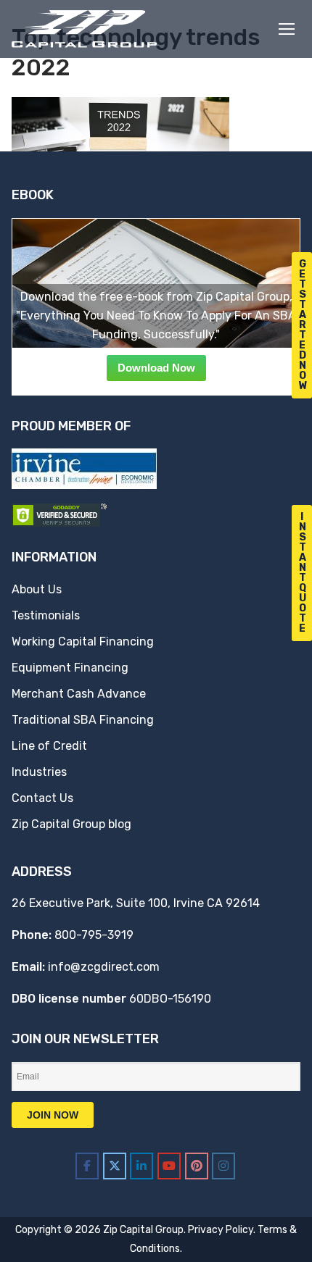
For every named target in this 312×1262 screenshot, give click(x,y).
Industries (39, 772)
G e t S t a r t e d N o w (303, 325)
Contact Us (42, 798)
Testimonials (46, 615)
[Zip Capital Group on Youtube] (169, 1166)
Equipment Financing (70, 667)
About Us (37, 589)
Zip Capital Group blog (71, 824)
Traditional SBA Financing (83, 720)
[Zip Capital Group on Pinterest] (196, 1166)
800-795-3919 (94, 935)
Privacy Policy (220, 1230)
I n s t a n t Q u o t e (302, 573)
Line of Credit (49, 746)
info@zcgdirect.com (104, 967)
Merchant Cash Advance (79, 694)
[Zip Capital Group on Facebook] (87, 1166)
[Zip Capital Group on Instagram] (223, 1166)
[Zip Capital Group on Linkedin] (141, 1166)
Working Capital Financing (83, 641)
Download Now (156, 368)
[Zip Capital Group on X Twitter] (114, 1166)
